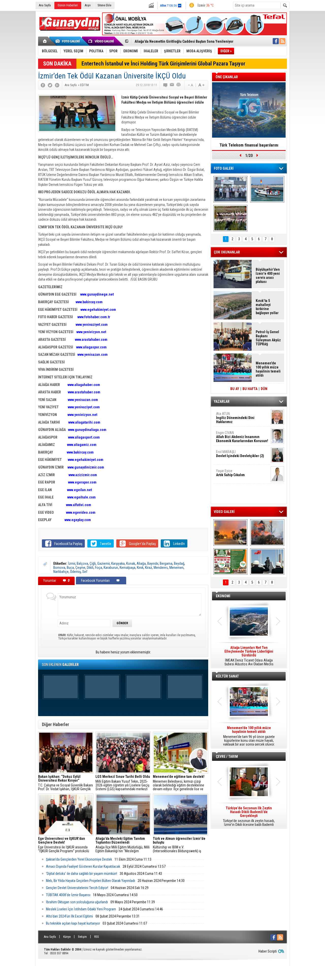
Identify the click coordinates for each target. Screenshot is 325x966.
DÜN (264, 389)
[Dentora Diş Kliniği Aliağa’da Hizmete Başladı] (230, 189)
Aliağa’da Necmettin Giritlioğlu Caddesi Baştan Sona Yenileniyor (184, 41)
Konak (130, 563)
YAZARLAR (222, 401)
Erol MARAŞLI (240, 454)
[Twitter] (50, 85)
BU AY (234, 389)
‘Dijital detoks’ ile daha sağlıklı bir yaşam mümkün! (81, 874)
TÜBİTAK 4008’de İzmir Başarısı (68, 895)
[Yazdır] (178, 85)
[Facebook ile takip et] (276, 41)
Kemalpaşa (127, 568)
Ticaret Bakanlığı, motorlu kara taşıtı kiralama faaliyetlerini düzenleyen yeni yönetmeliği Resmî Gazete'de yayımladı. (249, 656)
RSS (96, 937)
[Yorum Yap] (165, 85)
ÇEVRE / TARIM (227, 756)
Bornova (59, 568)
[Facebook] (43, 85)
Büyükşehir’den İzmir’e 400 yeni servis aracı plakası (268, 275)
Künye (67, 937)
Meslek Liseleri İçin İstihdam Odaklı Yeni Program (81, 909)
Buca (70, 568)
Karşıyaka (118, 563)
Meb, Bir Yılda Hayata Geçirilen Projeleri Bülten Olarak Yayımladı (90, 881)
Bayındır (152, 563)
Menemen (176, 568)
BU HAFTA (249, 389)
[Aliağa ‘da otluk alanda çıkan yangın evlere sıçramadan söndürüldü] (230, 532)
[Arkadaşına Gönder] (172, 85)
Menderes (161, 568)
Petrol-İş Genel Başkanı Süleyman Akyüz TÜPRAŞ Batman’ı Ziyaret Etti (268, 338)
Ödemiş (75, 572)
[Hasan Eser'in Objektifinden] (230, 218)
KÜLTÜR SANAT (227, 676)
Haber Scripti (267, 951)
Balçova (82, 563)
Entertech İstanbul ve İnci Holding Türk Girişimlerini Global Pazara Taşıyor (163, 63)
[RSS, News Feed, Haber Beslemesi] (282, 41)
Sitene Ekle (104, 5)
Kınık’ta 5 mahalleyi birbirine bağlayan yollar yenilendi (267, 307)
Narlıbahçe (61, 572)
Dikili (90, 568)
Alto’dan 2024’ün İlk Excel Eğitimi (69, 916)
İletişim (82, 937)
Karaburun (111, 568)
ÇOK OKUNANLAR (227, 252)
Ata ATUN (235, 418)
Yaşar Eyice (230, 473)
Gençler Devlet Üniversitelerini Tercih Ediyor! (77, 888)
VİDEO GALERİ (224, 512)
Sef (84, 572)
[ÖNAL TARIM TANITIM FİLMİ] (230, 561)
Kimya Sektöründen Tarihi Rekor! (248, 145)
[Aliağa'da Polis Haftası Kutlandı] (267, 561)
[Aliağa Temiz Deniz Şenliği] (267, 189)
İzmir (71, 563)
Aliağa (141, 563)
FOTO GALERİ (224, 168)
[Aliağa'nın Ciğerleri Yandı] (267, 532)
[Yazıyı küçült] (190, 85)
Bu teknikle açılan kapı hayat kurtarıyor (73, 923)
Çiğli (93, 563)
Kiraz (148, 568)
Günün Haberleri (68, 5)
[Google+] (57, 85)
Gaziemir (103, 563)
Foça (98, 568)
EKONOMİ (223, 596)
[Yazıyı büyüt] (201, 85)
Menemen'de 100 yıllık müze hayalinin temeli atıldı (268, 369)
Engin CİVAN (242, 437)
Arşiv (88, 5)
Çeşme (80, 568)
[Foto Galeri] (68, 41)
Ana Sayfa (45, 5)
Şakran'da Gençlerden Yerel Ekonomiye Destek (79, 859)
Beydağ (179, 563)
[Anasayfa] (45, 41)
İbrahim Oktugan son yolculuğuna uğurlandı (77, 902)
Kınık (140, 568)
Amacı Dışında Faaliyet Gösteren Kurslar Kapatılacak (83, 866)
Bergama (166, 563)
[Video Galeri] (101, 41)
